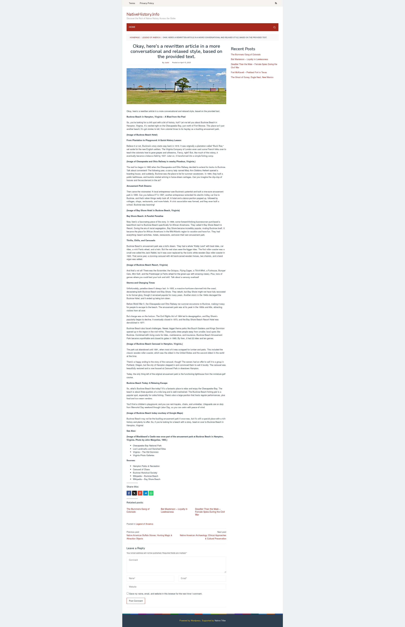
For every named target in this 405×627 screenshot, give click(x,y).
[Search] (274, 27)
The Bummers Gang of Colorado (138, 510)
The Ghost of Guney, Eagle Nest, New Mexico (252, 77)
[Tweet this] (134, 493)
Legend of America (144, 523)
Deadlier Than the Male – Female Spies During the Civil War (210, 511)
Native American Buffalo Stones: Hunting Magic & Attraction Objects (149, 535)
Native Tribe (220, 620)
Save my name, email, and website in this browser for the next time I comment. (165, 593)
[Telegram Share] (145, 493)
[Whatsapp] (151, 493)
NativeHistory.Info (143, 14)
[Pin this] (140, 493)
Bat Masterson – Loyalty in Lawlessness (174, 510)
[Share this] (129, 493)
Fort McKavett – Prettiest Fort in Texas (249, 72)
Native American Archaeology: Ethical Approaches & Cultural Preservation (203, 535)
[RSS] (276, 3)
